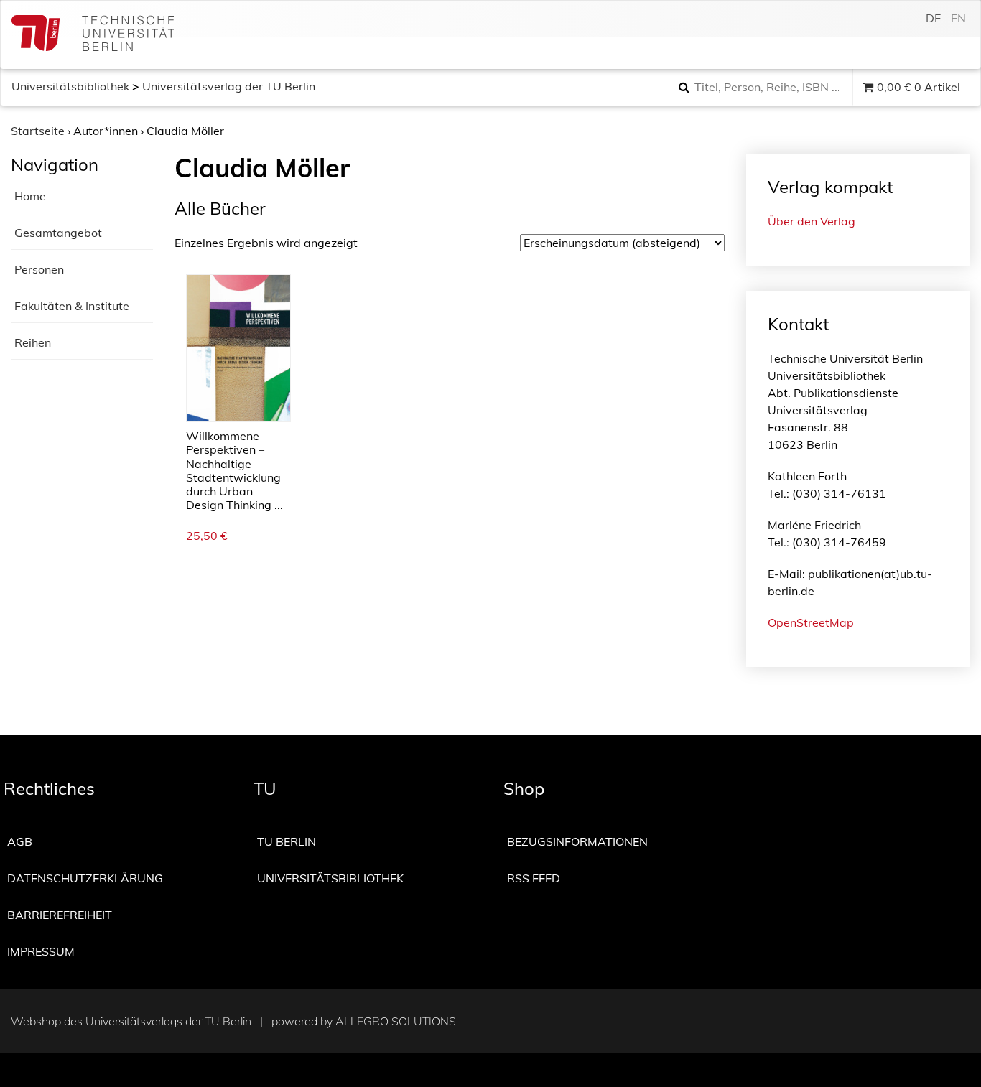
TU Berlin (286, 841)
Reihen (32, 342)
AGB (19, 841)
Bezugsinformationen (577, 841)
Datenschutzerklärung (85, 878)
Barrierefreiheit (59, 915)
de (933, 18)
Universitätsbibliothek (70, 86)
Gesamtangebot (58, 232)
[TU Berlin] (93, 35)
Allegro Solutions (395, 1021)
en (958, 18)
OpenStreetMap (811, 622)
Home (30, 196)
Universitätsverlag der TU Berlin (228, 86)
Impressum (41, 951)
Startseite (38, 130)
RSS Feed (533, 878)
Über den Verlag (811, 221)
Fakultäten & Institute (71, 306)
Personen (39, 269)
